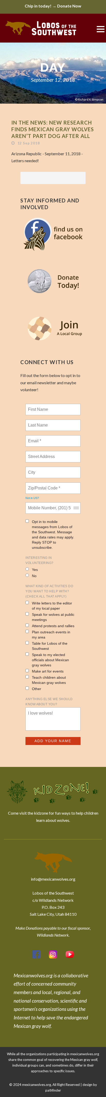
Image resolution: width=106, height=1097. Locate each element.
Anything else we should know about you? (49, 701)
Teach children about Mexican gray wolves (49, 680)
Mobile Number (41, 504)
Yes (35, 570)
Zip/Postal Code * (43, 485)
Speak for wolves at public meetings (53, 617)
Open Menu (100, 29)
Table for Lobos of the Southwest (49, 646)
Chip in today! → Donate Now (53, 5)
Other (36, 689)
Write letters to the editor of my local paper (52, 605)
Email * (34, 437)
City (32, 469)
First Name (38, 406)
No (34, 576)
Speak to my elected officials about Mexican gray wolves (50, 660)
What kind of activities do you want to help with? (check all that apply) (49, 591)
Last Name (37, 422)
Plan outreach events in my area (51, 634)
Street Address (42, 453)
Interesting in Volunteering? (39, 560)
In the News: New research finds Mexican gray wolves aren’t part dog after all (52, 129)
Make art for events (48, 671)
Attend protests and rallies (53, 626)
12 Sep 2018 (28, 143)
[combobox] (76, 508)
